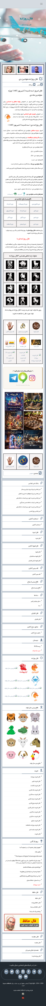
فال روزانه (26, 18)
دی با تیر (36, 210)
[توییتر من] (12, 971)
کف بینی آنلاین (36, 574)
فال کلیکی (37, 619)
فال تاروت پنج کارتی (34, 803)
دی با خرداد (10, 203)
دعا (39, 605)
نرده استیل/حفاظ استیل (33, 880)
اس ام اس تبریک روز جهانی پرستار (30, 489)
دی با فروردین (36, 203)
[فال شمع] (14, 421)
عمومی (31, 473)
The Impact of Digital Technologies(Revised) (29, 856)
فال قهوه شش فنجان (34, 560)
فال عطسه (37, 942)
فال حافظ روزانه (10, 346)
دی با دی (35, 223)
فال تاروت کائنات (23, 359)
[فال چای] (33, 440)
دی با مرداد (23, 210)
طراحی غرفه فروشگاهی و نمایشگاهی (30, 875)
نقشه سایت (16, 990)
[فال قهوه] (33, 421)
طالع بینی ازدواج (35, 587)
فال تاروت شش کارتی (34, 807)
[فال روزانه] (14, 402)
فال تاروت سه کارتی (34, 794)
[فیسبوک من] (28, 971)
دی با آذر (10, 217)
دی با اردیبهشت (23, 203)
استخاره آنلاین (36, 524)
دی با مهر (36, 217)
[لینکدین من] (20, 976)
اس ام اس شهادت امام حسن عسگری (30, 502)
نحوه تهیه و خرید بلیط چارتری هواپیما (30, 871)
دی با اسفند (10, 223)
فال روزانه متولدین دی (28, 79)
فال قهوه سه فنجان (35, 556)
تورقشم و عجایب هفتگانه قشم (31, 867)
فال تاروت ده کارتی (34, 816)
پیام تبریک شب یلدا (34, 911)
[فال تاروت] (33, 402)
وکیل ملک (37, 851)
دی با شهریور (10, 210)
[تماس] (17, 971)
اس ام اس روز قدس (34, 511)
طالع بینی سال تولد (35, 763)
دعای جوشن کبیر (35, 601)
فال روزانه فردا (36, 956)
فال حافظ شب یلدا (35, 906)
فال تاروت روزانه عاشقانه (33, 825)
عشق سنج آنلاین (35, 632)
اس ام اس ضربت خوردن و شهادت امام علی (28, 497)
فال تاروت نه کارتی (35, 811)
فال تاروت (37, 833)
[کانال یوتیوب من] (26, 976)
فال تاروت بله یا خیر (34, 829)
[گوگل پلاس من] (6, 971)
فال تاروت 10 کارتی (10, 359)
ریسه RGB (37, 646)
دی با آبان (23, 217)
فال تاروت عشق (35, 820)
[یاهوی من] (40, 971)
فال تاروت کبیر (36, 781)
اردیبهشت (10, 194)
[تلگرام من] (34, 971)
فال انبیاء (37, 538)
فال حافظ (37, 898)
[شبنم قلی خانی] (9, 70)
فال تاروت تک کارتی (34, 789)
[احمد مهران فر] (37, 70)
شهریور (20, 194)
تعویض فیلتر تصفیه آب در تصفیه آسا (30, 847)
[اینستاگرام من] (23, 971)
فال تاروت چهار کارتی (34, 798)
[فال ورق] (14, 440)
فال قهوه (37, 551)
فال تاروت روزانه (35, 776)
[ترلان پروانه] (23, 70)
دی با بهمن (23, 223)
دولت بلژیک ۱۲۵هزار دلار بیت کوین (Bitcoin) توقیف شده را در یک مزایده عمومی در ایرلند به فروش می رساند (23, 861)
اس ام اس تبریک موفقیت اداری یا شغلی (29, 493)
